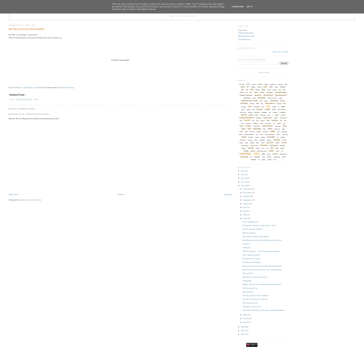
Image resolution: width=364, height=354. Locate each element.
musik (29, 99)
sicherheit (243, 140)
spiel (257, 142)
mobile (279, 123)
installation (282, 112)
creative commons (246, 95)
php (246, 131)
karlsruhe (267, 117)
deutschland (268, 95)
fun (268, 106)
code (256, 92)
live (285, 120)
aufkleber (253, 87)
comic (262, 92)
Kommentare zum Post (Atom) (29, 199)
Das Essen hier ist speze (252, 258)
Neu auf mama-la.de (250, 288)
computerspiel (280, 92)
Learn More (238, 7)
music (241, 126)
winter (263, 157)
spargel (241, 142)
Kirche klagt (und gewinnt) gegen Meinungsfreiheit (262, 266)
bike (247, 90)
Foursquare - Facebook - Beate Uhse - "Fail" (259, 225)
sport (262, 142)
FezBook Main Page (246, 32)
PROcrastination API (246, 36)
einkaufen (262, 98)
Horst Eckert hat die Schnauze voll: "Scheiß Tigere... (263, 269)
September (247, 200)
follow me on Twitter (280, 51)
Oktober (246, 196)
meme (261, 123)
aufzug (259, 87)
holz (270, 112)
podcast (265, 131)
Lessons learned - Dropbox (253, 229)
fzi (278, 107)
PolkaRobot (16, 87)
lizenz (242, 123)
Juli (244, 207)
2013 (243, 174)
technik (251, 148)
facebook (244, 103)
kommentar (283, 118)
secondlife (271, 137)
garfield (248, 109)
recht (261, 134)
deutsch (257, 95)
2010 (243, 185)
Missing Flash (248, 273)
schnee (250, 137)
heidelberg (264, 112)
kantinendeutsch (246, 117)
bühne (242, 92)
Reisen (278, 134)
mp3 (284, 123)
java (256, 115)
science (257, 137)
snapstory (269, 140)
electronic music (272, 98)
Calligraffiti (247, 280)
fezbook (279, 103)
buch (280, 90)
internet (244, 115)
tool (276, 148)
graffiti (267, 109)
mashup (255, 123)
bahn (271, 87)
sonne (284, 140)
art (248, 87)
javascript (263, 115)
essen (282, 101)
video (35, 99)
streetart (264, 145)
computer (21, 99)
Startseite (121, 194)
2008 (243, 330)
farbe (262, 103)
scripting (263, 137)
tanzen (282, 145)
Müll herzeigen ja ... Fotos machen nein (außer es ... (262, 251)
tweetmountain (262, 151)
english (266, 101)
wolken (284, 157)
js (272, 115)
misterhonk (37, 87)
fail (257, 103)
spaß (246, 142)
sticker (284, 142)
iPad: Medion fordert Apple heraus (256, 236)
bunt (247, 92)
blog (263, 90)
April (245, 218)
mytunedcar (267, 126)
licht (268, 120)
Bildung (258, 90)
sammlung (285, 134)
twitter (271, 151)
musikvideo (256, 126)
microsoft (268, 123)
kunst (247, 120)
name (284, 126)
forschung (243, 107)
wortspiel (253, 159)
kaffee (277, 115)
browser (275, 90)
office (264, 129)
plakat (259, 131)
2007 (243, 334)
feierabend (270, 103)
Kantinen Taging (249, 232)
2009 (243, 326)
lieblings (275, 120)
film (284, 103)
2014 (243, 171)
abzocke (241, 84)
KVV (253, 120)
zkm (274, 159)
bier (242, 90)
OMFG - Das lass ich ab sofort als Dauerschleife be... (262, 284)
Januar (246, 322)
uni (282, 151)
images (275, 112)
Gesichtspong (248, 291)
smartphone (262, 140)
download (247, 98)
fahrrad (252, 103)
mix (274, 123)
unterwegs (245, 153)
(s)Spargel (246, 247)
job (269, 115)
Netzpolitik (257, 129)
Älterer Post (228, 194)
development (281, 95)
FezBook (261, 72)
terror (263, 148)
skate (255, 140)
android (260, 84)
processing (284, 131)
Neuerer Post (13, 194)
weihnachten (283, 154)
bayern (276, 87)
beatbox (283, 87)
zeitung (269, 159)
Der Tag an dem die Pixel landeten (26, 29)
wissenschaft (277, 157)
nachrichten (277, 126)
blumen (269, 90)
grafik (274, 109)
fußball (274, 107)
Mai (245, 214)
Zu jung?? (246, 243)
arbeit (243, 87)
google (260, 109)
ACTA (248, 84)
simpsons (250, 140)
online (270, 129)
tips (272, 148)
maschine (248, 123)
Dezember (247, 189)
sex (278, 137)
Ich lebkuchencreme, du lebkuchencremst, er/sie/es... (263, 240)
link (281, 120)
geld (253, 109)
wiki (251, 157)
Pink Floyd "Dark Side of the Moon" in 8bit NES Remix (264, 310)
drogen (254, 98)
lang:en (263, 120)
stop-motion (244, 145)
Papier (283, 129)
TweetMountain (244, 39)
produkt (240, 134)
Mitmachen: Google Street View (255, 277)
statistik (277, 142)
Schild (243, 137)
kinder (276, 118)
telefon (258, 148)
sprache (270, 142)
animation (280, 84)
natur (243, 129)
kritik (241, 120)
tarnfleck (244, 148)
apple (286, 84)
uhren (277, 151)
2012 (243, 178)
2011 (243, 182)
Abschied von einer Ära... (252, 306)
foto (250, 106)
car (251, 92)
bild (252, 89)
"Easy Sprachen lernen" (251, 255)
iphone (251, 115)
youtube (263, 159)
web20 (275, 154)
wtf (258, 159)
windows (257, 157)
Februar (246, 318)
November (247, 192)
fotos (263, 107)
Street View (254, 145)
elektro (281, 98)
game (283, 107)
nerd (249, 129)
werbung (244, 157)
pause (241, 131)
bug (284, 90)
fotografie (257, 107)
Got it (249, 7)
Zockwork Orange (67, 87)
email (261, 101)
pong (278, 131)
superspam (274, 145)
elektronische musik (249, 101)
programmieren (249, 134)
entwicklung (274, 101)
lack (257, 120)
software (276, 140)
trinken (282, 148)
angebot (266, 84)
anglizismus (273, 84)
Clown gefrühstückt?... (251, 221)
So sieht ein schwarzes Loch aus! (255, 299)
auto (265, 86)
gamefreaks (28, 87)
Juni (245, 211)
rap (257, 134)
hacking (250, 112)
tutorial (252, 151)
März (245, 314)
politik (272, 131)
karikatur (258, 118)
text (267, 148)
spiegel (252, 142)
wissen (269, 157)
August (246, 203)
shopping (283, 137)
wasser (268, 154)
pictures (252, 131)
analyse (254, 84)
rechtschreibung (269, 134)
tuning (246, 151)
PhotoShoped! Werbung (252, 262)
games (243, 109)
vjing (263, 154)
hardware (257, 112)
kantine (283, 115)
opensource (277, 129)
